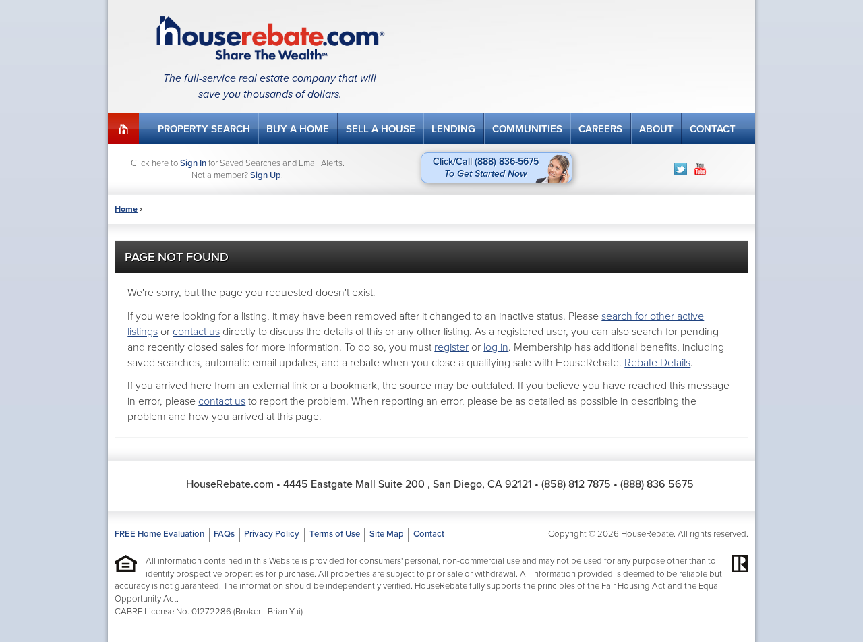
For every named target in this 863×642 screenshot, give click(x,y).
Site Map (386, 534)
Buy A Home (297, 129)
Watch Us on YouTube (700, 169)
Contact (713, 129)
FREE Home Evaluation (159, 534)
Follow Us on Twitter (680, 169)
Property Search (204, 129)
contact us (196, 332)
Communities (527, 129)
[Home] (270, 38)
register (451, 347)
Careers (600, 129)
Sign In (193, 163)
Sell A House (380, 129)
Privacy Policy (271, 534)
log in (495, 347)
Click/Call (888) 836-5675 (486, 167)
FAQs (224, 534)
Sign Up (265, 175)
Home (123, 128)
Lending (453, 129)
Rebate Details (657, 363)
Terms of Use (334, 534)
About (656, 129)
